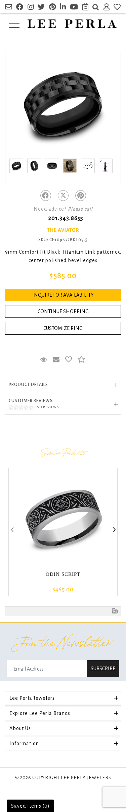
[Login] (106, 7)
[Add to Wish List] (68, 359)
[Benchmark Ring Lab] (106, 166)
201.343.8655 (65, 218)
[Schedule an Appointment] (85, 7)
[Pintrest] (80, 195)
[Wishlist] (117, 7)
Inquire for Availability (63, 295)
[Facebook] (45, 195)
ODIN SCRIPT (63, 574)
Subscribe (103, 668)
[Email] (8, 7)
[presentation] (11, 530)
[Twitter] (63, 195)
